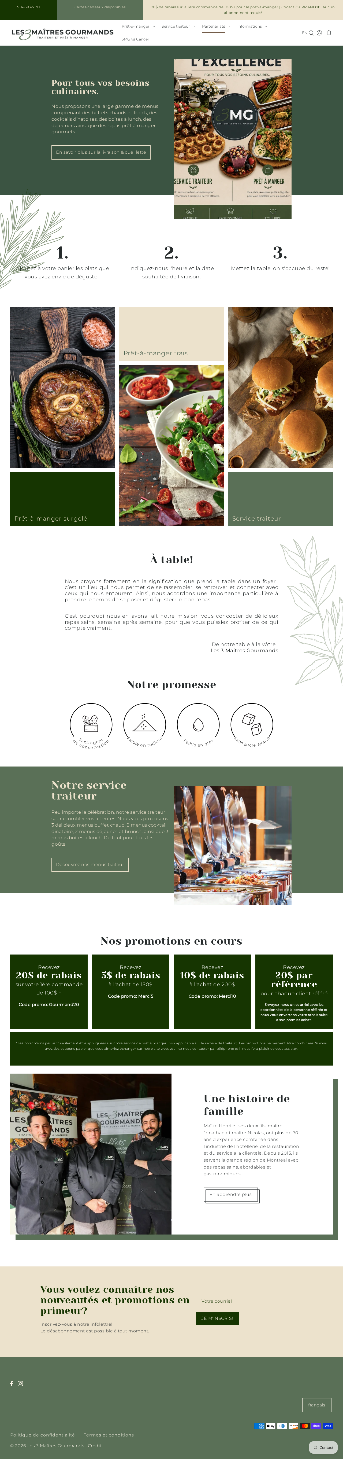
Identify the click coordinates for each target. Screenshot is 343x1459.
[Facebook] (13, 1386)
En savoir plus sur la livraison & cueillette (101, 152)
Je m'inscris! (217, 1318)
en (304, 32)
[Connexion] (311, 32)
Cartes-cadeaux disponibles (100, 7)
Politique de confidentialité (42, 1435)
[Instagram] (22, 1386)
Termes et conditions (109, 1435)
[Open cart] (329, 32)
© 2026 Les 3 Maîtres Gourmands (47, 1445)
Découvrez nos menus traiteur (90, 864)
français (316, 1405)
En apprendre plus (231, 1194)
